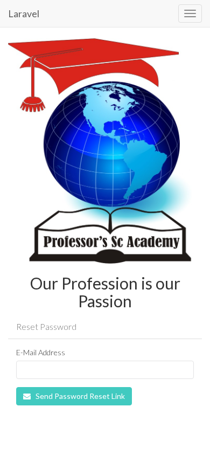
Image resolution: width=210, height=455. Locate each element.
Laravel (23, 13)
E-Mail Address (40, 352)
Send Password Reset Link (79, 396)
